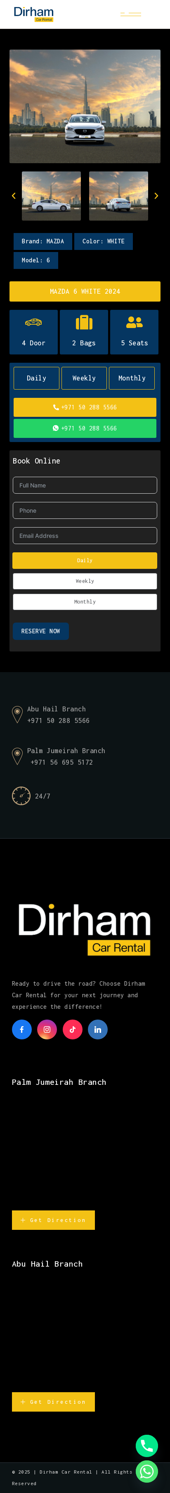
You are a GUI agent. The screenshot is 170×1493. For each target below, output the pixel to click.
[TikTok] (73, 1029)
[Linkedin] (98, 1029)
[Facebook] (22, 1029)
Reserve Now (40, 631)
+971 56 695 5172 (62, 762)
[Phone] (147, 1446)
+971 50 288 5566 (89, 407)
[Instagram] (47, 1029)
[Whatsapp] (147, 1471)
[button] (13, 196)
